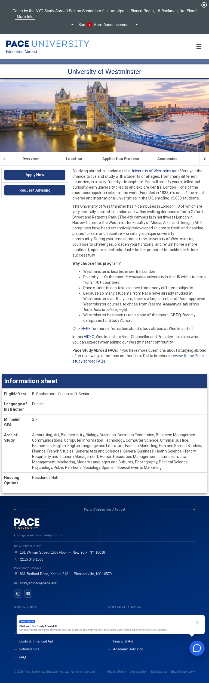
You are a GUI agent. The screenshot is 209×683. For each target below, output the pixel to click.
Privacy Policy (116, 671)
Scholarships (29, 649)
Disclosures (159, 671)
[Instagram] (18, 594)
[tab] (30, 158)
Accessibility (138, 671)
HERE (86, 328)
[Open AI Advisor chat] (197, 648)
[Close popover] (197, 622)
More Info (25, 16)
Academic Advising (128, 649)
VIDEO (89, 337)
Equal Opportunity (183, 671)
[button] (104, 25)
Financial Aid (123, 641)
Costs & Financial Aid (36, 641)
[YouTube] (28, 594)
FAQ (22, 657)
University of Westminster (153, 171)
